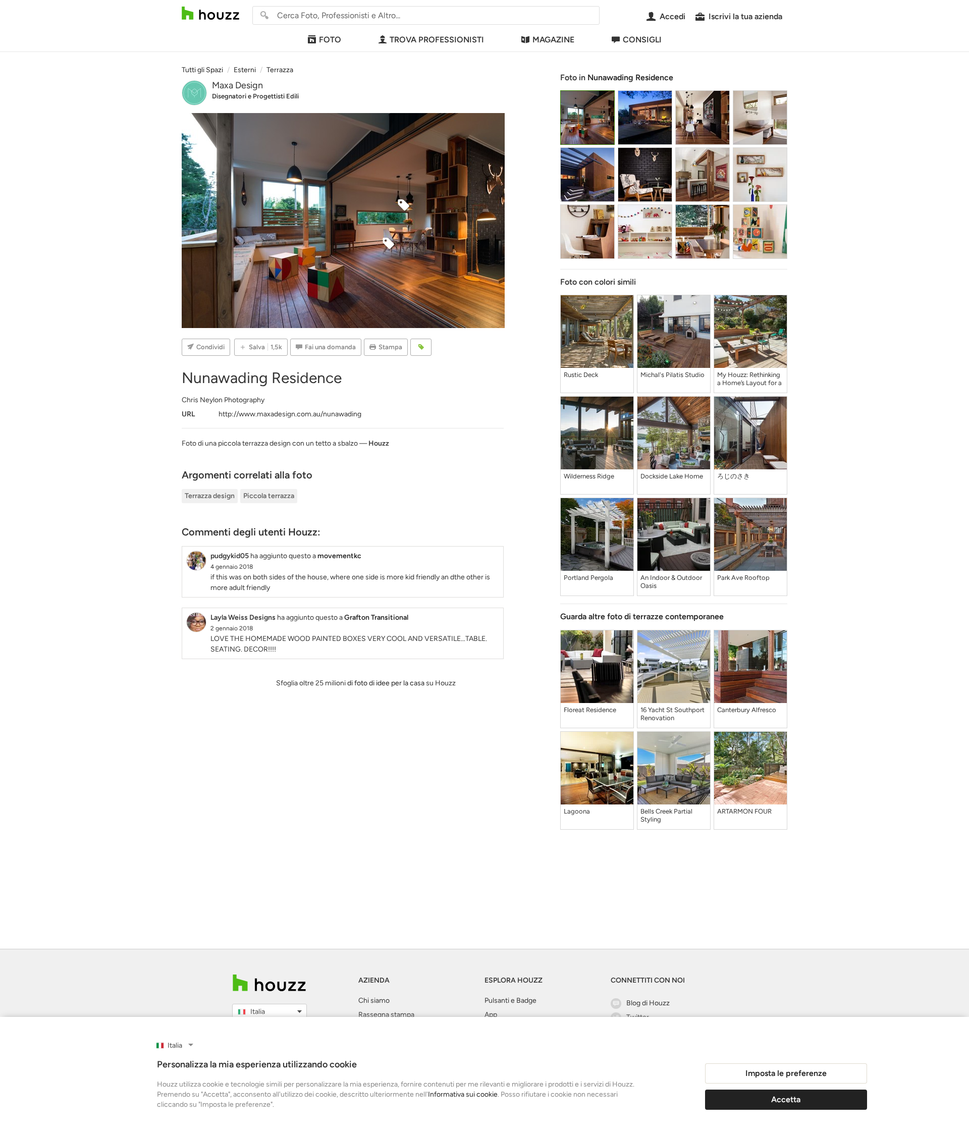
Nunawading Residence (630, 77)
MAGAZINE (553, 39)
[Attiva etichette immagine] (421, 347)
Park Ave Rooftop (743, 577)
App (490, 1014)
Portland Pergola (588, 577)
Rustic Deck (581, 375)
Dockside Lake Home (671, 476)
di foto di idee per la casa (385, 683)
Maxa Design (237, 85)
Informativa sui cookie (463, 1094)
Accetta (785, 1099)
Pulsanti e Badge (510, 1000)
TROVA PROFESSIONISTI (437, 39)
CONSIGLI (642, 39)
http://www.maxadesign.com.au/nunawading (290, 414)
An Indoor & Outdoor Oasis (671, 581)
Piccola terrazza (268, 496)
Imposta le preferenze (786, 1073)
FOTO (330, 39)
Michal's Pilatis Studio (672, 375)
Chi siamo (374, 1000)
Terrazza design (210, 496)
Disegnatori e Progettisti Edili (255, 96)
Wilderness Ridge (589, 476)
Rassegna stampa (386, 1014)
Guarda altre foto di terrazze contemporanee (642, 616)
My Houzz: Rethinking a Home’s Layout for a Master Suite (749, 379)
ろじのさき (733, 476)
